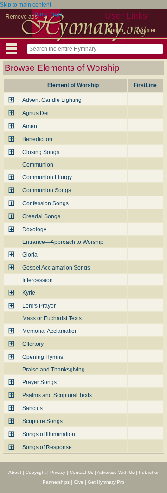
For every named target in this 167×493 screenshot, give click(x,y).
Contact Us (81, 472)
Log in (115, 30)
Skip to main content (25, 4)
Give (79, 482)
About (14, 472)
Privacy (57, 472)
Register (145, 30)
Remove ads (22, 17)
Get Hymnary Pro (106, 482)
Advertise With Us (116, 472)
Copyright (36, 472)
